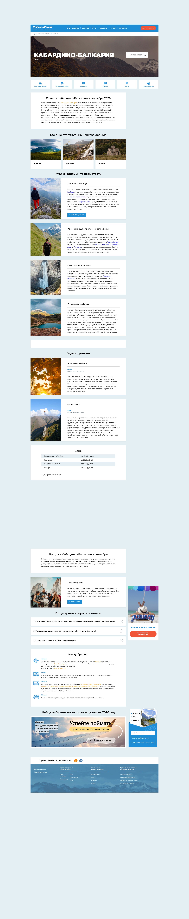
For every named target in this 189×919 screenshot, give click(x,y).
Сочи (71, 774)
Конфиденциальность (40, 772)
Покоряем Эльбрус (77, 183)
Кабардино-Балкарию (69, 103)
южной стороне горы (78, 197)
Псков (71, 780)
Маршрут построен (125, 774)
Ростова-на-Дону (86, 684)
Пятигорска (45, 686)
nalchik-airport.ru (60, 668)
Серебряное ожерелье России (129, 780)
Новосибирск (74, 777)
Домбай (70, 163)
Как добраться (149, 86)
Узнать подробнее (76, 215)
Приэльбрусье (112, 242)
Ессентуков (76, 686)
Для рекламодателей (40, 769)
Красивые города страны (127, 777)
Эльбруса (71, 192)
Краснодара (54, 686)
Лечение (123, 28)
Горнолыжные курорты (127, 783)
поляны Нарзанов (102, 244)
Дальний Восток (95, 774)
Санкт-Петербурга (60, 664)
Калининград (64, 779)
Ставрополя (97, 684)
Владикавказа (85, 686)
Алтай (92, 777)
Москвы (98, 662)
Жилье (105, 86)
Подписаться (74, 601)
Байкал (93, 783)
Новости (103, 28)
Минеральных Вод (65, 686)
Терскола (77, 247)
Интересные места (62, 86)
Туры (94, 28)
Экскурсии (83, 86)
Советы (85, 28)
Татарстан (94, 780)
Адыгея (37, 163)
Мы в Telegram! (75, 582)
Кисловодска (95, 686)
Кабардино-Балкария (44, 33)
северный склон (84, 202)
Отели (113, 28)
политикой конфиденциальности (140, 738)
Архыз (101, 163)
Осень (127, 86)
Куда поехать (73, 28)
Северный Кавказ (40, 86)
